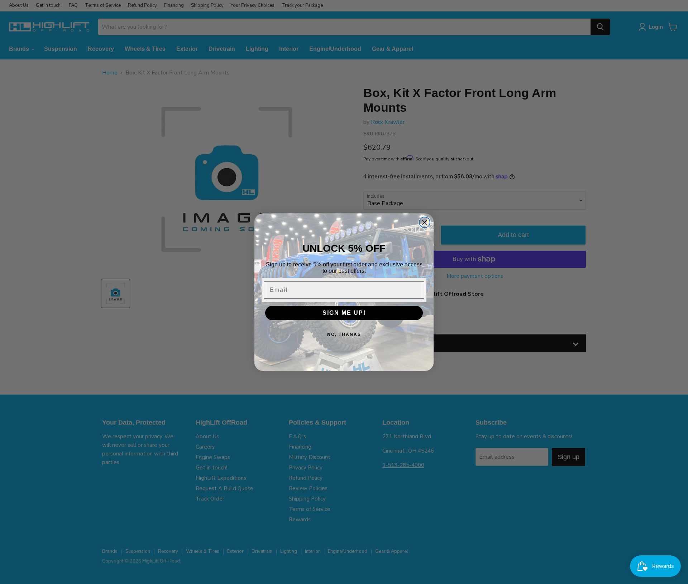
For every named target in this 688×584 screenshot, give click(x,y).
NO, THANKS (344, 334)
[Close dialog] (424, 222)
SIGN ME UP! (344, 313)
